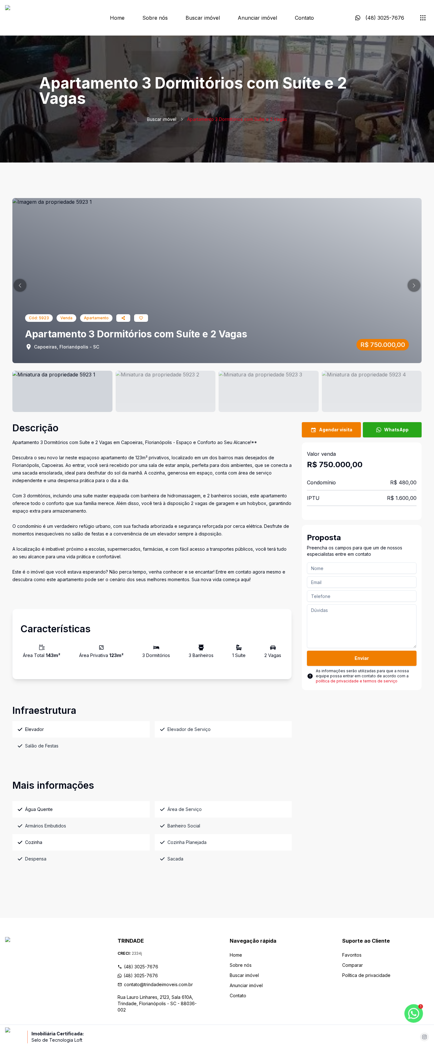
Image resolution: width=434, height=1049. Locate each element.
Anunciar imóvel (257, 18)
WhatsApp (396, 429)
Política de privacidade (366, 975)
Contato (304, 18)
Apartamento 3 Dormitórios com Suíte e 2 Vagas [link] (237, 119)
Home (117, 18)
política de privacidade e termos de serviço (356, 681)
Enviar (362, 658)
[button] (20, 285)
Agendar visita (335, 429)
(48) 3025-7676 (141, 966)
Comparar (352, 965)
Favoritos (352, 955)
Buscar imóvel (203, 18)
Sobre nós (155, 18)
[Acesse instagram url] (424, 1036)
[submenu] (423, 17)
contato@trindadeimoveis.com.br (158, 984)
